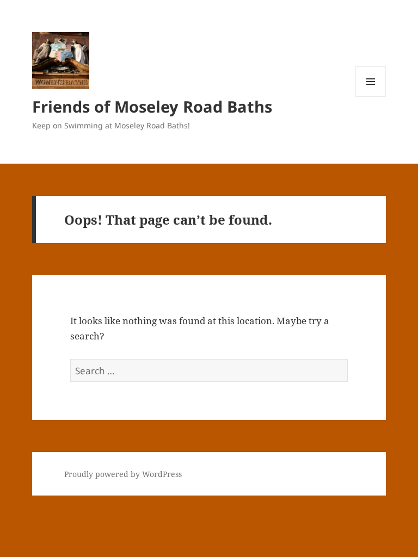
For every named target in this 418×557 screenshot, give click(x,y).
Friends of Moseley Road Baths (152, 106)
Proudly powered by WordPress (123, 474)
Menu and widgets (371, 96)
